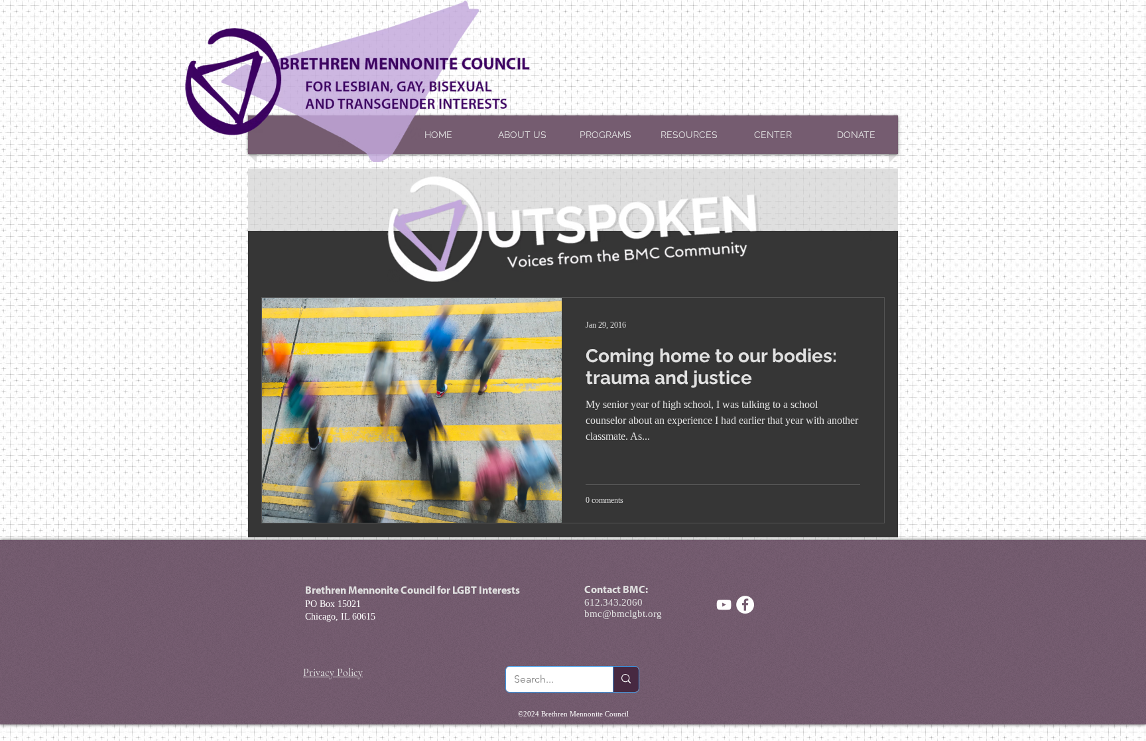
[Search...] (626, 679)
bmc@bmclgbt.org (623, 613)
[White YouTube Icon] (724, 605)
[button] (867, 238)
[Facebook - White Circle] (745, 605)
